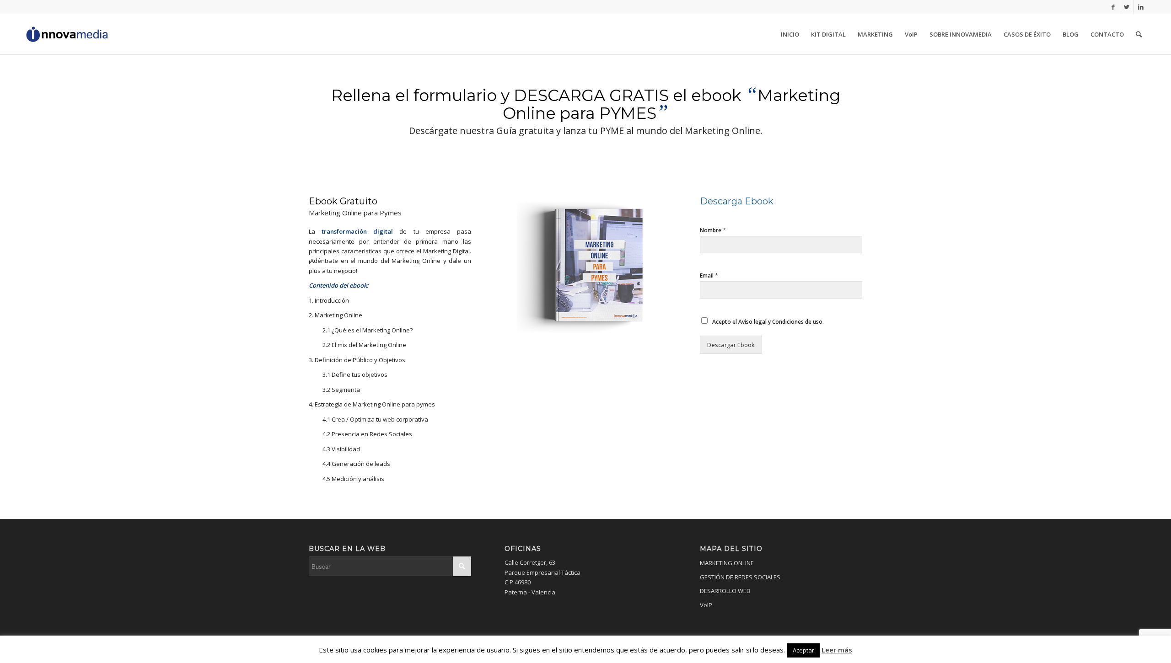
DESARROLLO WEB (725, 591)
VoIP (706, 605)
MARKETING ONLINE (727, 563)
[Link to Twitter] (1126, 7)
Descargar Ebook (731, 345)
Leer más (837, 649)
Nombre (713, 230)
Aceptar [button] (803, 650)
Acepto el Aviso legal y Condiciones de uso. (768, 322)
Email (709, 275)
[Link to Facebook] (1113, 7)
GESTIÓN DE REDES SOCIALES (740, 577)
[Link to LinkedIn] (1141, 7)
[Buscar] (1139, 34)
